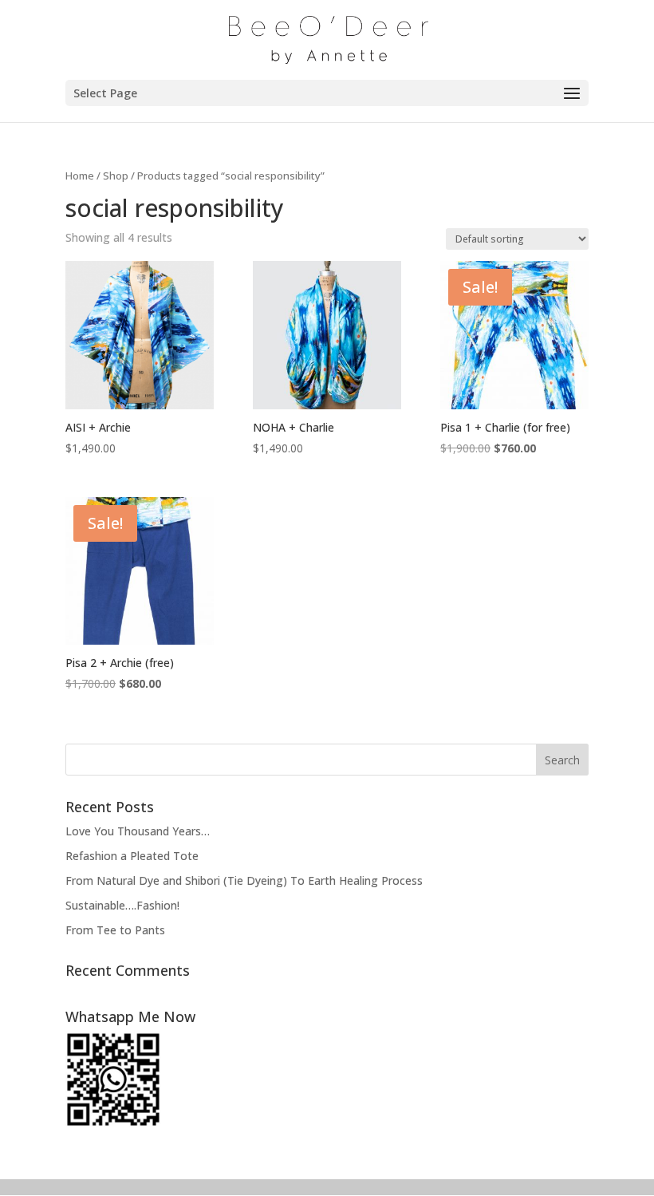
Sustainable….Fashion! (122, 905)
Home (79, 175)
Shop (115, 175)
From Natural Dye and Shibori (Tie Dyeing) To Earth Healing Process (244, 880)
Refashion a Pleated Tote (132, 855)
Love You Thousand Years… (137, 831)
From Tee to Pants (115, 929)
